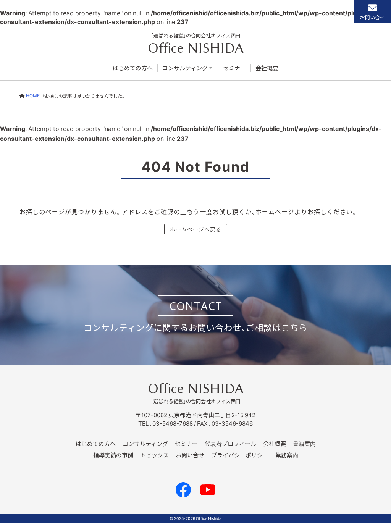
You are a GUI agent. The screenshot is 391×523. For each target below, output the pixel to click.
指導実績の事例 (113, 455)
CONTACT (195, 306)
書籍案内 (304, 443)
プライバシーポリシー (239, 455)
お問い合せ (372, 17)
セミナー (234, 68)
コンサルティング (185, 68)
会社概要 (266, 68)
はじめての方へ (133, 68)
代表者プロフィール (230, 443)
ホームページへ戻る (195, 229)
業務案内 (286, 455)
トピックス (154, 455)
